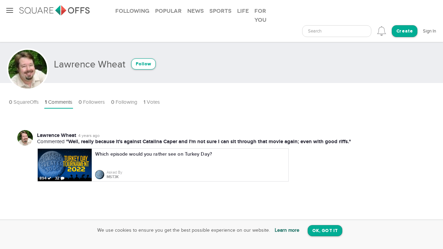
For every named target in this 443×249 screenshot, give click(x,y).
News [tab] (195, 11)
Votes (152, 102)
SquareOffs (24, 102)
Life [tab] (243, 11)
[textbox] (336, 31)
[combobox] (336, 31)
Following (124, 102)
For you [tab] (260, 16)
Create (404, 31)
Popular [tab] (168, 11)
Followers (92, 102)
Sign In (429, 31)
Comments (58, 102)
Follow (143, 64)
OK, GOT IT (325, 231)
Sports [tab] (220, 11)
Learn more (287, 230)
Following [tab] (132, 11)
